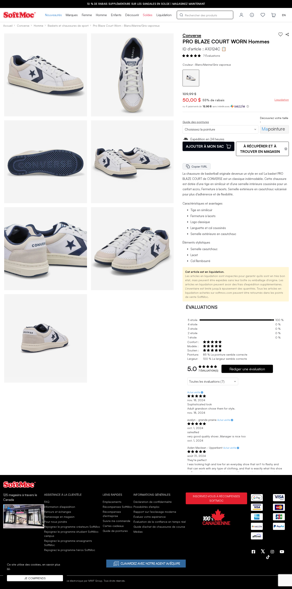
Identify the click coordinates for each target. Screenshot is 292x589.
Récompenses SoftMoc (117, 506)
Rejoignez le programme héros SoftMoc (69, 550)
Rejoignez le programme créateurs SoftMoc (72, 526)
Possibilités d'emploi (146, 506)
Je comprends (35, 578)
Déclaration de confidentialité (152, 501)
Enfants (116, 15)
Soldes (147, 15)
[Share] (287, 34)
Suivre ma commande (116, 521)
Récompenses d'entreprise (112, 514)
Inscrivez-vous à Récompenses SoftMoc (216, 498)
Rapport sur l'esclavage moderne (154, 511)
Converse (23, 25)
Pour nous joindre (55, 521)
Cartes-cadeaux (113, 526)
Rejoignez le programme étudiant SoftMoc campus (71, 533)
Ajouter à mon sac (205, 146)
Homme (101, 15)
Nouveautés (53, 15)
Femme (87, 15)
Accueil (8, 25)
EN (284, 15)
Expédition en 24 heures (207, 139)
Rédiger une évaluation (247, 369)
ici (8, 568)
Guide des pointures (196, 122)
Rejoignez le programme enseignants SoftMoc (68, 543)
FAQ (46, 501)
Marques (72, 15)
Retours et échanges (57, 511)
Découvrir (132, 15)
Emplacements (112, 501)
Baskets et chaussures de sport (68, 25)
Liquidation (164, 15)
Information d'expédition (59, 506)
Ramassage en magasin (59, 516)
